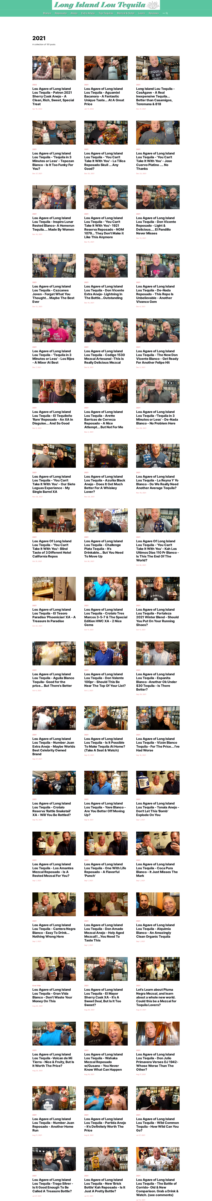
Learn (141, 13)
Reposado (61, 13)
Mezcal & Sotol (125, 13)
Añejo (74, 13)
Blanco (47, 13)
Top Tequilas (106, 13)
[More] (164, 13)
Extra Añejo (88, 13)
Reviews (154, 13)
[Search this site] (167, 13)
